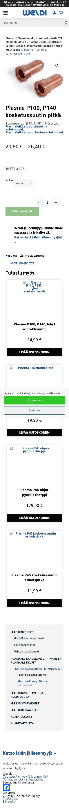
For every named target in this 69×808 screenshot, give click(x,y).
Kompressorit (21, 716)
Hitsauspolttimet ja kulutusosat (27, 695)
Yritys (21, 776)
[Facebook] (34, 787)
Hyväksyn (34, 400)
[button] (57, 65)
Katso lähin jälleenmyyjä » (29, 753)
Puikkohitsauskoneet (26, 651)
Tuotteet (9, 776)
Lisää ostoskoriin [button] (34, 352)
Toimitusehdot (13, 779)
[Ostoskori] (61, 13)
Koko (9, 180)
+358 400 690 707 (22, 263)
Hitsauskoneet (22, 632)
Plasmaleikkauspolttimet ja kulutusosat (26, 127)
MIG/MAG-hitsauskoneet (29, 638)
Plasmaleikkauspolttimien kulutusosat (34, 132)
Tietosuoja (10, 799)
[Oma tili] (54, 13)
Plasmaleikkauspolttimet (33, 674)
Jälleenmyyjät (37, 776)
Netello (10, 802)
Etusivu (10, 38)
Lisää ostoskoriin (22, 211)
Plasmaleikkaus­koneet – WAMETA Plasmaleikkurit (36, 660)
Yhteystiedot (34, 779)
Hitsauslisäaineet (25, 710)
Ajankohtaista (22, 723)
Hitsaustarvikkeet (25, 703)
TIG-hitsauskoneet (25, 645)
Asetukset (34, 410)
